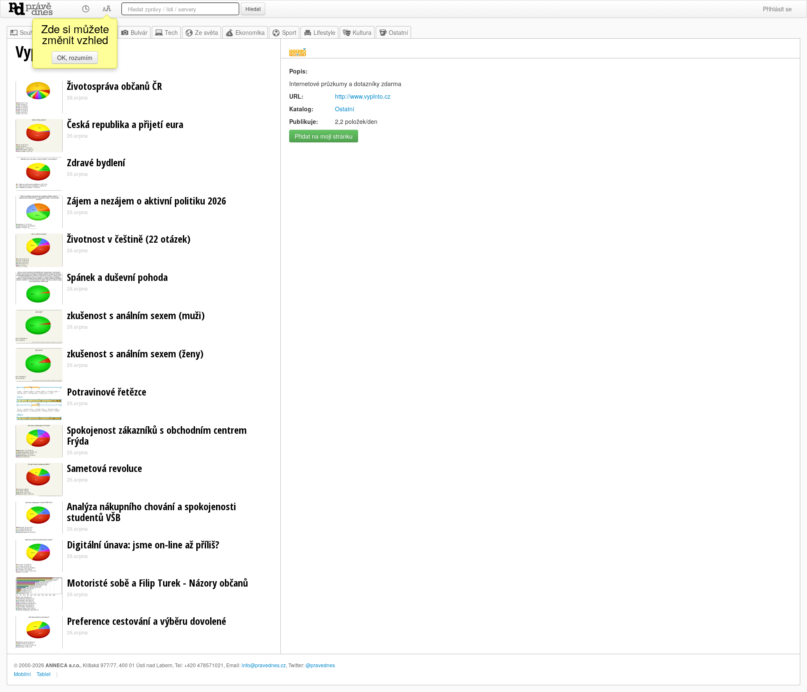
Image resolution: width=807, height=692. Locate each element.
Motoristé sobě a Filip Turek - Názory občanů (157, 583)
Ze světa (206, 32)
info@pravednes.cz (264, 664)
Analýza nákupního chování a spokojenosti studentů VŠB (151, 511)
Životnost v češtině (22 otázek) (128, 239)
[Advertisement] (540, 205)
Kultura (362, 32)
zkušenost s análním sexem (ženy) (135, 353)
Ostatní (398, 32)
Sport (289, 32)
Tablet (43, 673)
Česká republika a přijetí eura (125, 124)
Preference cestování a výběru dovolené (146, 621)
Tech (171, 32)
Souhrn (29, 32)
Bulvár (139, 32)
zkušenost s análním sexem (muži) (136, 315)
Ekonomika (250, 32)
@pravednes (320, 664)
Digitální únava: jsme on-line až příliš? (143, 544)
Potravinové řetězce (106, 391)
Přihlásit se (777, 9)
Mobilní (22, 673)
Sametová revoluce (104, 468)
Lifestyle (324, 32)
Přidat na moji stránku (324, 136)
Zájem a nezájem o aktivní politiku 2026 (146, 200)
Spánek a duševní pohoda (117, 277)
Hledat (253, 8)
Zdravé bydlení (96, 162)
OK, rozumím (74, 57)
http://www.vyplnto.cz (362, 96)
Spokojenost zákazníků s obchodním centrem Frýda (157, 435)
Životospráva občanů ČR (114, 86)
